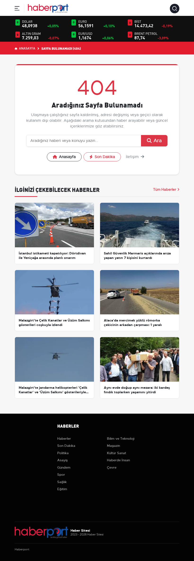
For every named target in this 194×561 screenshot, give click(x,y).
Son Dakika (105, 156)
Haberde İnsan (118, 460)
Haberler (64, 438)
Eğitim (62, 489)
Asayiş (62, 460)
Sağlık (62, 482)
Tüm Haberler (164, 189)
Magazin (113, 445)
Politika (63, 453)
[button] (17, 9)
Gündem (64, 467)
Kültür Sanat (116, 453)
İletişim (133, 156)
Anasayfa (26, 48)
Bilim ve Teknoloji (120, 438)
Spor (61, 474)
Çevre (111, 467)
